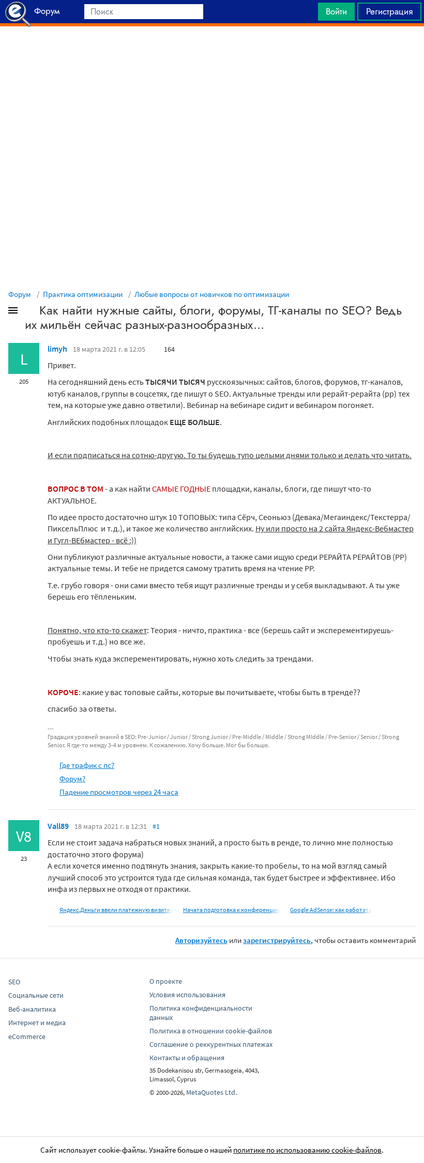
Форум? (72, 778)
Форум (19, 294)
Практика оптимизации (83, 294)
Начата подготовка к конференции (231, 910)
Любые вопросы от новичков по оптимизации (211, 294)
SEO (14, 981)
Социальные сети (36, 995)
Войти (336, 11)
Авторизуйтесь (201, 940)
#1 (156, 826)
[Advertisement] (212, 52)
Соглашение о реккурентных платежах (210, 1044)
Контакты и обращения (186, 1057)
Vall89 (58, 826)
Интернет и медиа (37, 1022)
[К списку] (30, 312)
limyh (57, 348)
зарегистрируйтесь (277, 940)
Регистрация (389, 11)
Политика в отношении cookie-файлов (210, 1030)
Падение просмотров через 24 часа (118, 792)
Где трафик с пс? (86, 765)
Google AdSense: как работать (331, 910)
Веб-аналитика (32, 1009)
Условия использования (187, 994)
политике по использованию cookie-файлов (307, 1150)
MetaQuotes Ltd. (211, 1092)
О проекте (165, 981)
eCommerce (27, 1036)
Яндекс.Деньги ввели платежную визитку (116, 910)
